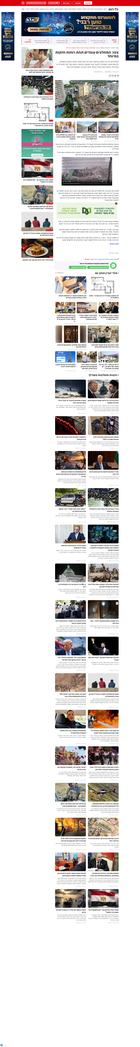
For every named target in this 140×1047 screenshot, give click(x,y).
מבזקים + (77, 3)
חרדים (52, 9)
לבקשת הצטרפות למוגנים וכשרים (99, 267)
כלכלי (32, 9)
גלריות (37, 9)
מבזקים (87, 3)
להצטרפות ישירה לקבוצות (78, 267)
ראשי (105, 9)
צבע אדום (66, 3)
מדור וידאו (90, 9)
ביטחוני (79, 9)
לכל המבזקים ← (27, 41)
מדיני (65, 9)
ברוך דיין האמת (44, 9)
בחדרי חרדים (114, 244)
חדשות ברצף (98, 9)
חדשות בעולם (59, 9)
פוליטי (84, 9)
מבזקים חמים (114, 41)
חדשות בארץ (72, 9)
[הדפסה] (115, 76)
